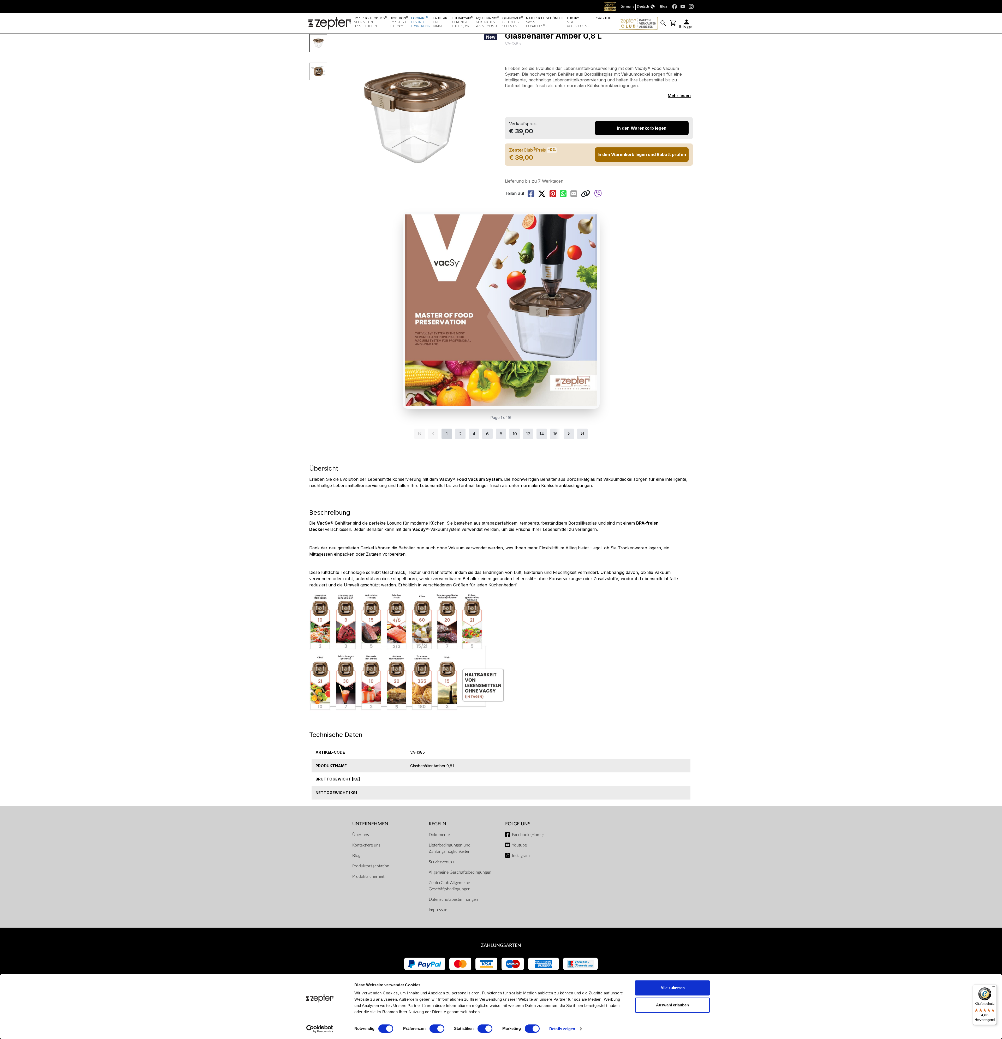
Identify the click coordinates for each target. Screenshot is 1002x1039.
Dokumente (439, 835)
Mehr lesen (679, 95)
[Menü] (994, 987)
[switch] (437, 1028)
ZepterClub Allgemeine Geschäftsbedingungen (449, 886)
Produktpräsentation (370, 866)
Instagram (521, 856)
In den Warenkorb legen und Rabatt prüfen (642, 154)
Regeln (437, 824)
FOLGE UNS (517, 824)
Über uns (360, 835)
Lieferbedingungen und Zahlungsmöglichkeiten (449, 848)
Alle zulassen (672, 988)
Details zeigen (562, 1028)
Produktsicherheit (368, 876)
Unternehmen (370, 824)
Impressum (439, 910)
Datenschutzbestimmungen (453, 899)
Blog (356, 856)
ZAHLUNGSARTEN (501, 945)
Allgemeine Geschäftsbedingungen (460, 872)
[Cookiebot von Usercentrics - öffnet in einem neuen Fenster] (320, 1029)
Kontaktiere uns (366, 845)
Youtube (519, 845)
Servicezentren (442, 862)
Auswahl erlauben (672, 1005)
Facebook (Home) (528, 835)
